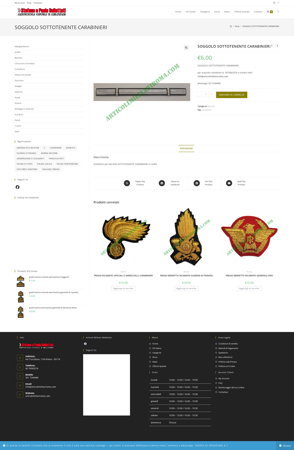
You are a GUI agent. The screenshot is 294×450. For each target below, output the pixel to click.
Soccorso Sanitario (27, 169)
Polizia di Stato (24, 164)
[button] (186, 47)
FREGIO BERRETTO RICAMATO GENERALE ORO (249, 275)
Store (154, 357)
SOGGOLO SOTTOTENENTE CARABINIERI (260, 26)
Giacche (18, 91)
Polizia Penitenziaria (67, 164)
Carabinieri (206, 109)
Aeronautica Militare (28, 148)
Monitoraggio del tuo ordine (231, 387)
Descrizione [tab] (186, 148)
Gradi (17, 97)
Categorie (156, 352)
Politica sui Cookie (227, 366)
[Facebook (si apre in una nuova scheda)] (274, 2)
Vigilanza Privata (51, 169)
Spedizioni (223, 352)
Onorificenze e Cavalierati (30, 158)
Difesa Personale (23, 74)
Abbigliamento (22, 46)
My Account (20, 3)
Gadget (18, 86)
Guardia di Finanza (26, 153)
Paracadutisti (56, 158)
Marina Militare (49, 153)
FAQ (220, 383)
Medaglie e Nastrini (24, 108)
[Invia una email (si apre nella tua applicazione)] (277, 2)
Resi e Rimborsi (225, 357)
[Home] (231, 26)
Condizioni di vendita (228, 343)
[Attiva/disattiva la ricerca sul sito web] (278, 11)
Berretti (211, 106)
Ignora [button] (287, 445)
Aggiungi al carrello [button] (123, 288)
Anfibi (18, 52)
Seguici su (91, 350)
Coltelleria (20, 69)
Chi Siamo (156, 348)
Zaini (17, 131)
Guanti (18, 103)
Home (155, 343)
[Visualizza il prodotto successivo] (277, 46)
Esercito (70, 148)
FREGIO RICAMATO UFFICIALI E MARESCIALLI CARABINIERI (123, 275)
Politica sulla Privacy (228, 361)
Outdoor (19, 114)
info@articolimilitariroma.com (213, 76)
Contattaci (38, 3)
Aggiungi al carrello (231, 94)
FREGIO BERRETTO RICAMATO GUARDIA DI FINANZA (186, 275)
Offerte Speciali (159, 366)
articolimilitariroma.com (37, 396)
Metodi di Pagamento (228, 348)
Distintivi (19, 80)
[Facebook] (17, 187)
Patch (17, 120)
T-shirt (18, 125)
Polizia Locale (44, 164)
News (154, 361)
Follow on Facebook (28, 197)
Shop (29, 3)
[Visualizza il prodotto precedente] (272, 46)
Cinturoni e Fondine (24, 63)
